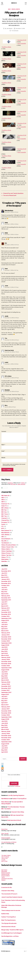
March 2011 (4, 606)
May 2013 (4, 575)
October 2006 (5, 715)
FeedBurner (17, 786)
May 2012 (4, 591)
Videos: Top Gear (6, 555)
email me (10, 483)
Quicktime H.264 (22, 40)
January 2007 (5, 709)
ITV (2, 526)
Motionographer (5, 838)
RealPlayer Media (6, 47)
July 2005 (4, 746)
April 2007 (4, 702)
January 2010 (5, 635)
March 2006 (5, 729)
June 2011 (4, 602)
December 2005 (6, 735)
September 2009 (6, 643)
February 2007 (5, 707)
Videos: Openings (6, 551)
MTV (2, 528)
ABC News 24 (5, 495)
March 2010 (4, 630)
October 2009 (5, 641)
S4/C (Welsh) (5, 534)
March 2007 (5, 704)
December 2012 (6, 581)
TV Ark (3, 859)
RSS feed (13, 484)
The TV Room (5, 857)
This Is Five (4, 858)
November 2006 (6, 713)
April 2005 (4, 752)
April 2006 (4, 727)
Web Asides (4, 559)
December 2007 (6, 686)
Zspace (3, 880)
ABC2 (3, 499)
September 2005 (6, 741)
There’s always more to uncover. (10, 910)
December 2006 (6, 711)
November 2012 (6, 583)
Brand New (4, 829)
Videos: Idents (15, 9)
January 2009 (5, 659)
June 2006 (4, 723)
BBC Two (4, 516)
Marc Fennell (4, 833)
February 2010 (5, 632)
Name (3, 444)
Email (3, 451)
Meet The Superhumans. (8, 920)
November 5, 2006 (20, 28)
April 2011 (4, 604)
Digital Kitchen (5, 874)
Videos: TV (4, 557)
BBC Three (4, 514)
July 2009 (4, 647)
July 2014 (4, 569)
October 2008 (5, 665)
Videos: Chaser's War (7, 547)
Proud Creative (5, 875)
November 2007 (6, 688)
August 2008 (5, 670)
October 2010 (5, 616)
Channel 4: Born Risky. (17, 812)
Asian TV (4, 506)
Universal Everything (7, 878)
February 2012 (5, 595)
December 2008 (6, 661)
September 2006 (6, 717)
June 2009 (4, 649)
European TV (5, 522)
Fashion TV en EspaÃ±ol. (19, 798)
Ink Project (4, 870)
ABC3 (3, 501)
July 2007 (4, 696)
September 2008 (6, 667)
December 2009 (6, 637)
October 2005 (5, 739)
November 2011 (6, 598)
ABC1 (9, 9)
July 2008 (4, 672)
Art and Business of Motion (8, 842)
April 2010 (4, 628)
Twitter (23, 483)
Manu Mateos (5, 802)
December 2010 (6, 612)
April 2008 (4, 678)
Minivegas (4, 871)
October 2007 (5, 690)
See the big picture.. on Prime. (10, 936)
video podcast (21, 484)
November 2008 (6, 663)
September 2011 (6, 600)
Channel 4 (4, 518)
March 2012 (4, 593)
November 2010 (6, 614)
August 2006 (5, 719)
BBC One (4, 512)
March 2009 (5, 655)
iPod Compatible (22, 43)
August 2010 (5, 620)
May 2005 (4, 750)
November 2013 (6, 571)
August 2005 (5, 744)
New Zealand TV (6, 530)
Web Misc (4, 561)
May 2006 (4, 725)
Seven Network (5, 538)
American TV (5, 503)
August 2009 (5, 645)
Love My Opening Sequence (16, 795)
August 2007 (5, 694)
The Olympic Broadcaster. (9, 923)
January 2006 (5, 733)
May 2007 (4, 700)
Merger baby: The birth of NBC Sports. (12, 929)
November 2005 (6, 737)
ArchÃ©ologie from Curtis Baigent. (11, 933)
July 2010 (4, 622)
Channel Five (5, 520)
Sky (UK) (3, 541)
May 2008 (4, 676)
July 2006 (4, 721)
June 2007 (4, 698)
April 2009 (4, 653)
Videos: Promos (6, 553)
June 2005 (4, 748)
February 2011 (5, 608)
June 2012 (4, 589)
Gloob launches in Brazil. (14, 820)
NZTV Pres (4, 861)
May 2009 (4, 651)
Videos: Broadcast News (8, 545)
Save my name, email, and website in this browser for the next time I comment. (14, 465)
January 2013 (5, 579)
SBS (2, 536)
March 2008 (5, 680)
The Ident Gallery (6, 855)
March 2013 (4, 577)
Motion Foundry (5, 872)
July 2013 (4, 573)
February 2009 (5, 657)
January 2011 (5, 610)
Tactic (3, 877)
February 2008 (5, 682)
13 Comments (15, 30)
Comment (3, 431)
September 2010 (6, 618)
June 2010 (4, 624)
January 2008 (5, 684)
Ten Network (5, 543)
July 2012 (4, 587)
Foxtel (3, 524)
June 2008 (4, 674)
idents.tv (14, 3)
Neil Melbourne (5, 798)
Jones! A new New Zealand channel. (11, 897)
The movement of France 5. (9, 894)
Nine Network (5, 532)
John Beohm (10, 28)
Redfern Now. (5, 913)
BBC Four (4, 510)
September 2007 (6, 692)
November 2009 (6, 639)
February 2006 (5, 731)
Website (3, 457)
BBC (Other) (4, 508)
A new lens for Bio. (6, 887)
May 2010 (4, 626)
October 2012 (5, 585)
